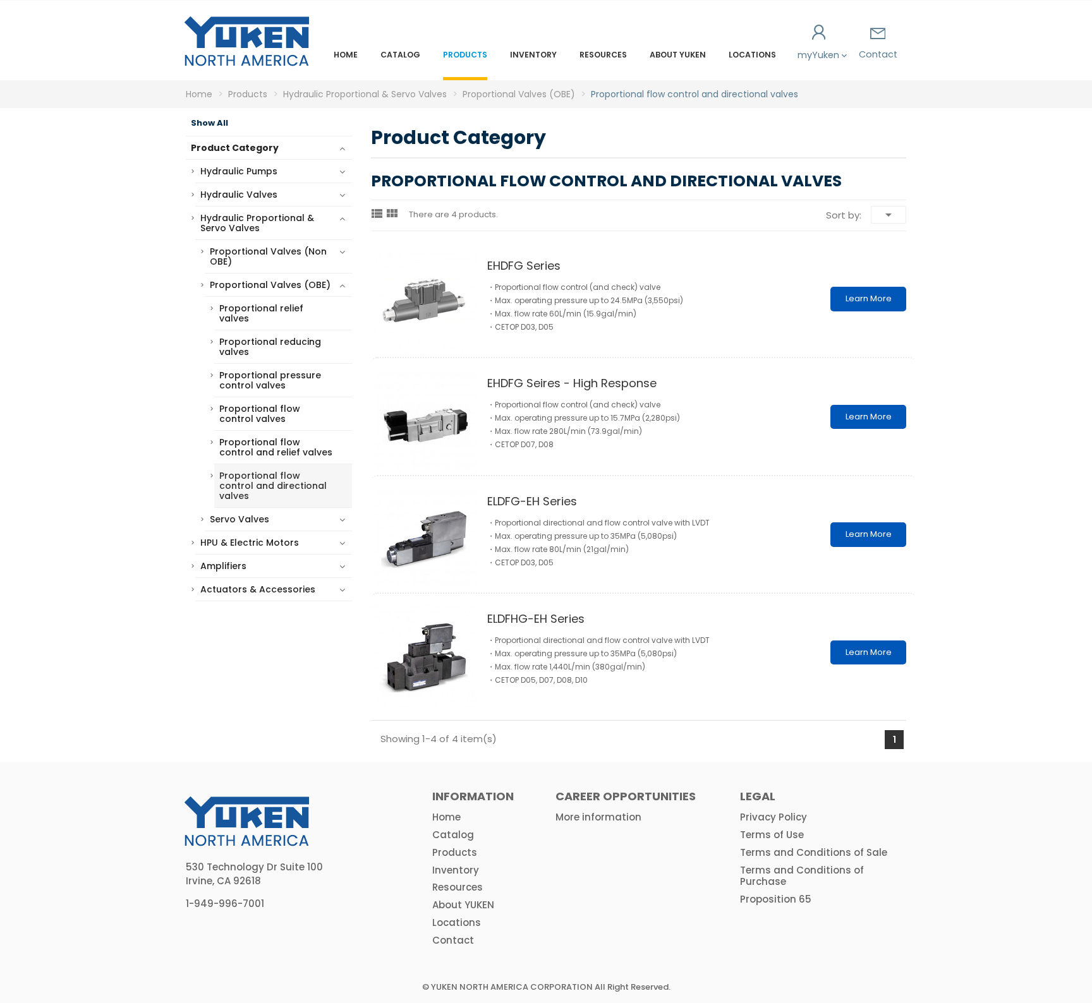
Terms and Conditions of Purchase (802, 876)
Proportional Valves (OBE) (270, 285)
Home (346, 54)
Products (465, 54)
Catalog (400, 54)
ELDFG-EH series (532, 501)
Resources (603, 54)
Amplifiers (223, 566)
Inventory (533, 54)
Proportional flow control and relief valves (275, 447)
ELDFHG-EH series (536, 619)
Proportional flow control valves (259, 413)
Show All (209, 123)
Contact (878, 54)
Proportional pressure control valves (270, 380)
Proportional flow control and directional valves (273, 485)
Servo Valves (239, 519)
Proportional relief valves (261, 313)
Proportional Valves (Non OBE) (268, 256)
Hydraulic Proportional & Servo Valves (257, 223)
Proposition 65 (775, 899)
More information (598, 817)
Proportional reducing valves (270, 346)
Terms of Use (772, 834)
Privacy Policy (773, 817)
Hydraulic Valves (238, 194)
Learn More (869, 298)
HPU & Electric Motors (249, 542)
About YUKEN (678, 54)
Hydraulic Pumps (238, 171)
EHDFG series (524, 265)
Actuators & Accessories (257, 589)
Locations (752, 54)
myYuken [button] (820, 55)
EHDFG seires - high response (572, 383)
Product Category (235, 147)
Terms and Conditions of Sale (813, 852)
